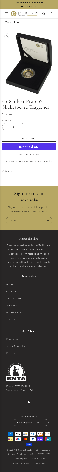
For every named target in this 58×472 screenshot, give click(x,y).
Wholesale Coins (15, 312)
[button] (6, 13)
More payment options (29, 154)
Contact (10, 319)
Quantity (6, 121)
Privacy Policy (14, 339)
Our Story (11, 305)
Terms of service (38, 459)
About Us (11, 291)
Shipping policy (41, 463)
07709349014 (29, 6)
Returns (10, 353)
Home (9, 284)
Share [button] (8, 171)
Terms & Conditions (16, 346)
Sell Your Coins (14, 298)
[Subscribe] (48, 220)
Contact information (22, 463)
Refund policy (21, 459)
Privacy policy (43, 454)
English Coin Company (40, 450)
